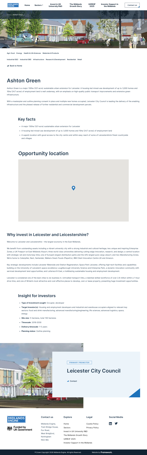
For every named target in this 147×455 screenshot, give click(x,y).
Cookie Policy (92, 424)
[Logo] (13, 5)
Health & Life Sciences (32, 53)
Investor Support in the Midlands (78, 443)
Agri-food (11, 53)
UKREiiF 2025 (70, 439)
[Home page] (16, 420)
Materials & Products (51, 53)
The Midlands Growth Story (76, 435)
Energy (19, 53)
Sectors (67, 427)
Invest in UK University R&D (76, 431)
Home (9, 15)
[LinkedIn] (110, 424)
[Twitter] (116, 424)
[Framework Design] (106, 452)
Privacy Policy (92, 427)
